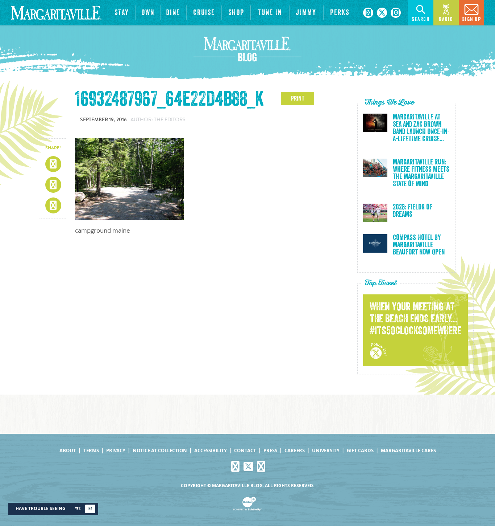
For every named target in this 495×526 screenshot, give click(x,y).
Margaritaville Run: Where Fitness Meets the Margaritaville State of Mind (421, 173)
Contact (245, 450)
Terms (91, 450)
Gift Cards (360, 450)
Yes (77, 509)
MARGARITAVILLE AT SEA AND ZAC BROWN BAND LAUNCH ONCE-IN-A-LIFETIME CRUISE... (421, 128)
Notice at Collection (160, 450)
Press (270, 450)
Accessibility (210, 450)
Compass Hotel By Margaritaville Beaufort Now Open (419, 245)
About (67, 450)
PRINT (297, 98)
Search (421, 19)
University (326, 450)
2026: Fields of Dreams (412, 211)
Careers (294, 450)
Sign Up (471, 19)
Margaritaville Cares (408, 450)
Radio (446, 19)
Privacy (115, 450)
